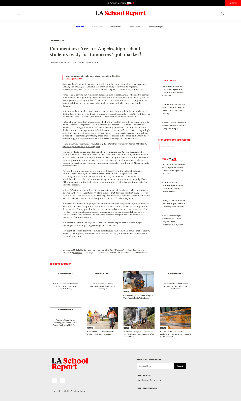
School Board (134, 26)
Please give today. (74, 78)
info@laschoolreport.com (149, 380)
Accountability (96, 26)
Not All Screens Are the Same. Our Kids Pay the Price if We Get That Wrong (173, 109)
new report (77, 252)
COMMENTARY (57, 40)
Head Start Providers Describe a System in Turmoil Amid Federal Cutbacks (173, 91)
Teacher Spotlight (155, 26)
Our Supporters (147, 388)
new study (72, 111)
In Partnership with (117, 2)
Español (233, 2)
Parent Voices (115, 26)
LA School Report (120, 11)
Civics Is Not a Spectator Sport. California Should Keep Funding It (174, 125)
